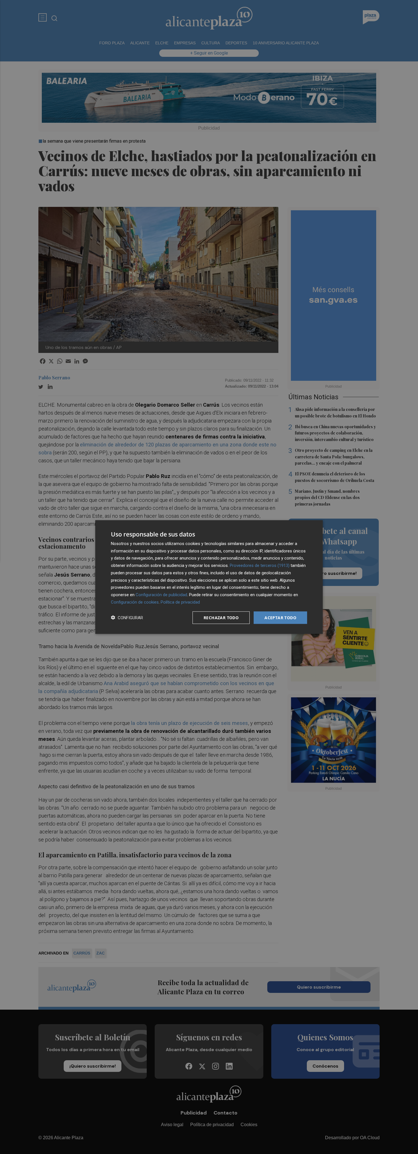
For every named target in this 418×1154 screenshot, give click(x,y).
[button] (127, 617)
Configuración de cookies (135, 601)
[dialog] (209, 577)
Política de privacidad (180, 601)
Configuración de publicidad (161, 594)
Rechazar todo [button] (221, 617)
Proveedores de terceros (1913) (259, 565)
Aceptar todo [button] (280, 617)
